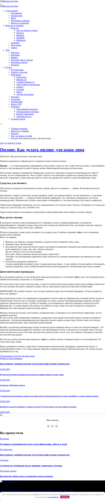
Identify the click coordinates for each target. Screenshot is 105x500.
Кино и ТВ (16, 104)
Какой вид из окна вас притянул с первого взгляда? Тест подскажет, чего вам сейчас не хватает (38, 407)
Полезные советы (19, 62)
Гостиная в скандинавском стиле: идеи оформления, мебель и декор (33, 444)
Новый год (21, 79)
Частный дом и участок (22, 60)
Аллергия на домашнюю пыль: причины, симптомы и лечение (31, 465)
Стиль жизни (11, 11)
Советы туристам (19, 72)
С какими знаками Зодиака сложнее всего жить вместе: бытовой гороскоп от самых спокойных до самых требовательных (49, 396)
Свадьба (20, 89)
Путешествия (17, 70)
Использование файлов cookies (47, 491)
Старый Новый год (25, 82)
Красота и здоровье (14, 25)
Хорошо (65, 497)
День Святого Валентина (28, 84)
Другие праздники (25, 94)
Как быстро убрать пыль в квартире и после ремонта (26, 476)
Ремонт (14, 57)
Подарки (15, 97)
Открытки (16, 99)
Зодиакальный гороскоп (27, 111)
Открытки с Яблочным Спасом (12, 385)
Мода (13, 18)
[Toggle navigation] (1, 4)
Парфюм (20, 38)
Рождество (21, 77)
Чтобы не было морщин (11, 358)
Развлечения (17, 102)
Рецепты (15, 65)
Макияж (20, 35)
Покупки (15, 52)
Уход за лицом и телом (26, 30)
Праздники (16, 75)
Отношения (16, 13)
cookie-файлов (52, 497)
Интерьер (15, 55)
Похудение (16, 45)
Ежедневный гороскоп (27, 109)
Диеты (14, 47)
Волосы (20, 33)
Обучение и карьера (20, 20)
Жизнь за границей (20, 23)
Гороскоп (15, 107)
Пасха (19, 92)
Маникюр (21, 40)
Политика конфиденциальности (15, 491)
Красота (14, 28)
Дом (7, 50)
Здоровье (15, 43)
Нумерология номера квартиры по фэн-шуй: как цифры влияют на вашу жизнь (32, 375)
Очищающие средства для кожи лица (17, 356)
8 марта (19, 87)
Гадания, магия (18, 119)
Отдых (8, 67)
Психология (16, 15)
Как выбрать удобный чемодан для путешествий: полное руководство (35, 364)
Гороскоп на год (23, 116)
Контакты (68, 491)
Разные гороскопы (25, 114)
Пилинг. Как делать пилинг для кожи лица (42, 149)
